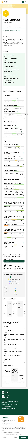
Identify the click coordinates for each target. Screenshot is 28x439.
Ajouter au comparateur (14, 27)
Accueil (3, 6)
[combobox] (14, 261)
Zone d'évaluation (8, 259)
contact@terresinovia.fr (9, 408)
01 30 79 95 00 (6, 406)
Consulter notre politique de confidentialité (10, 432)
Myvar (5, 2)
